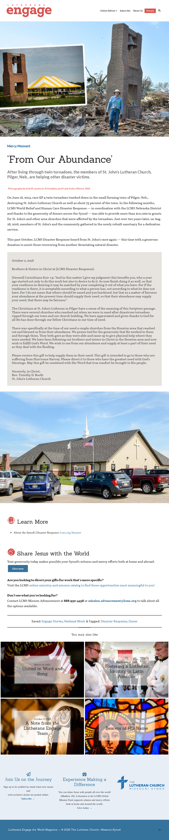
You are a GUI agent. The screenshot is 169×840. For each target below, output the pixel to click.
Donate (150, 10)
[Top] (160, 829)
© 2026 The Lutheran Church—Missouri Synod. (91, 829)
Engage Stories (52, 621)
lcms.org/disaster (70, 533)
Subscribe (125, 10)
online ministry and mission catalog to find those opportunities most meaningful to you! (92, 585)
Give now (18, 568)
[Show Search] (159, 10)
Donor (133, 621)
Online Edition (107, 10)
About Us (138, 10)
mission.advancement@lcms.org (112, 600)
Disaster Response (114, 621)
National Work (74, 621)
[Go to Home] (29, 10)
